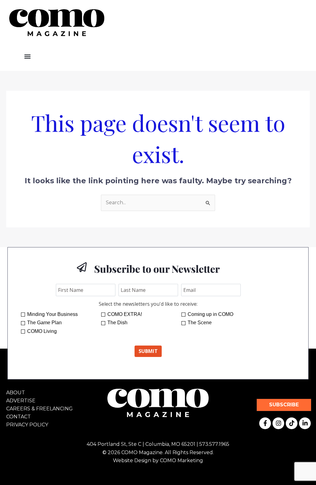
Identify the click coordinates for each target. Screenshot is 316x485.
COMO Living (42, 331)
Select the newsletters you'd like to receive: (148, 304)
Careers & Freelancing (39, 409)
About (15, 393)
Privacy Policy (27, 425)
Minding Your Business (52, 314)
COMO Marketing (181, 460)
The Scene (200, 322)
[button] (27, 57)
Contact (18, 417)
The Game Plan (44, 322)
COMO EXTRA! (124, 314)
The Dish (117, 322)
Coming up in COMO (210, 314)
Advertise (20, 401)
